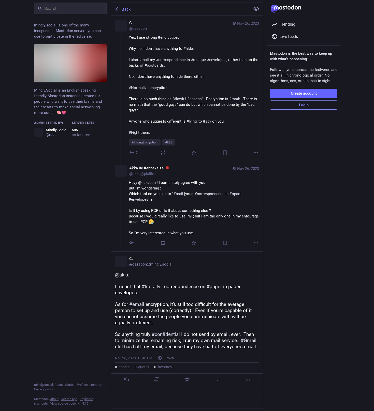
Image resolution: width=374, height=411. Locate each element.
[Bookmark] (225, 153)
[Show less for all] (256, 9)
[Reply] (126, 379)
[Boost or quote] (163, 153)
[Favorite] (194, 153)
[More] (256, 153)
